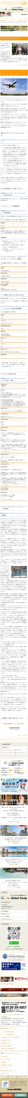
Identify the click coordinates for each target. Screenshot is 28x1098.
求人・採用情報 (5, 916)
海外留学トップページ (10, 1028)
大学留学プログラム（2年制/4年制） (10, 1037)
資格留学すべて (6, 747)
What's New (4, 1056)
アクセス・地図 (5, 1059)
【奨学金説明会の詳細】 (14, 821)
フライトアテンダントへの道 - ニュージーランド (14, 755)
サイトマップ (5, 1067)
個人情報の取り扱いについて (9, 1070)
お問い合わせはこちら (7, 919)
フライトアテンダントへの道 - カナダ (11, 750)
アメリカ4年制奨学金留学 (8, 1031)
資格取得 (21, 20)
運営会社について (6, 913)
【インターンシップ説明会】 (14, 887)
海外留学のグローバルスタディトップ (9, 20)
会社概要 (4, 1062)
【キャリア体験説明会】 (14, 843)
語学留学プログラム (6, 1040)
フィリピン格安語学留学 (8, 1034)
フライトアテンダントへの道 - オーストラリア (13, 752)
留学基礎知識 (5, 911)
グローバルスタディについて (12, 1053)
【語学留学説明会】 (14, 864)
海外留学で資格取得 (6, 1045)
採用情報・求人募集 (6, 1065)
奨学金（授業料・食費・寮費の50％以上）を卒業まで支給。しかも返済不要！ (7, 984)
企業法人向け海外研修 (7, 1048)
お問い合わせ (5, 1073)
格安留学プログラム (6, 1043)
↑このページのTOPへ (22, 65)
